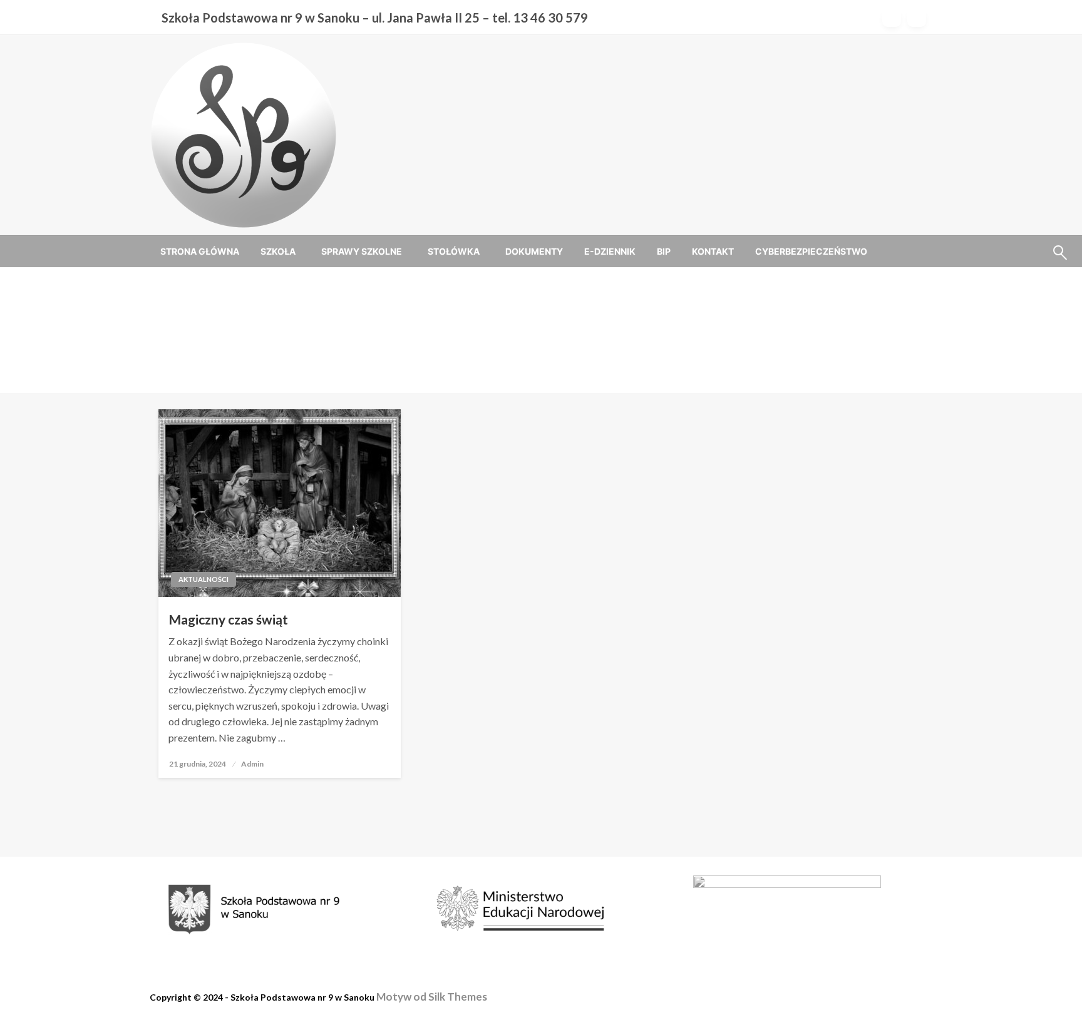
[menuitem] (200, 251)
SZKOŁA (278, 251)
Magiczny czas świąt (228, 619)
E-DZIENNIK (610, 251)
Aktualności (203, 579)
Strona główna (497, 345)
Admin (252, 763)
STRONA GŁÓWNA (199, 251)
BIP (664, 251)
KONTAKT (713, 251)
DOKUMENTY (534, 251)
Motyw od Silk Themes (431, 996)
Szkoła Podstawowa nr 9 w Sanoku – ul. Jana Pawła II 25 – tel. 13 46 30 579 (375, 17)
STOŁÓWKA (454, 251)
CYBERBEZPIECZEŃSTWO (811, 251)
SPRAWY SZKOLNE (361, 251)
